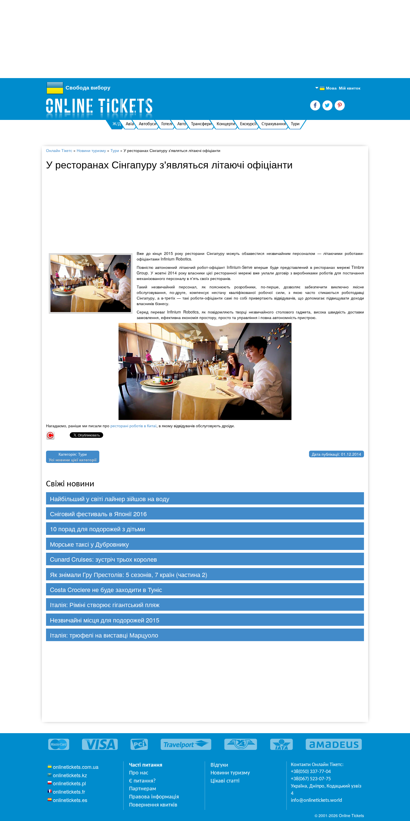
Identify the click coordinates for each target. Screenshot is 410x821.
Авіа (130, 124)
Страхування (274, 124)
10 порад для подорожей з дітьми (97, 528)
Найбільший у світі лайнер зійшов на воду (109, 498)
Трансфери (201, 124)
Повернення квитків (153, 805)
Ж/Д (117, 124)
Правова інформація (154, 797)
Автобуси (147, 124)
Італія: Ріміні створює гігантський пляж (105, 604)
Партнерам (142, 789)
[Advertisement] (167, 39)
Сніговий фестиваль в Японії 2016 (98, 513)
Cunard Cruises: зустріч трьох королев (103, 559)
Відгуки (219, 765)
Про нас (138, 773)
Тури (295, 124)
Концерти (226, 124)
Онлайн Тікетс (59, 150)
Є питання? (142, 781)
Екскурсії (248, 124)
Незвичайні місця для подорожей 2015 (104, 619)
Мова (328, 88)
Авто (181, 124)
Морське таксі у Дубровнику (89, 544)
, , (326, 790)
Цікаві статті (225, 781)
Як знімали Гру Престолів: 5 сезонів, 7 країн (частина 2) (128, 574)
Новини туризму (91, 150)
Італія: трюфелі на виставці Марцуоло (104, 635)
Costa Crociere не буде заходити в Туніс (106, 589)
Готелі (166, 124)
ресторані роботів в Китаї (133, 425)
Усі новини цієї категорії (73, 459)
